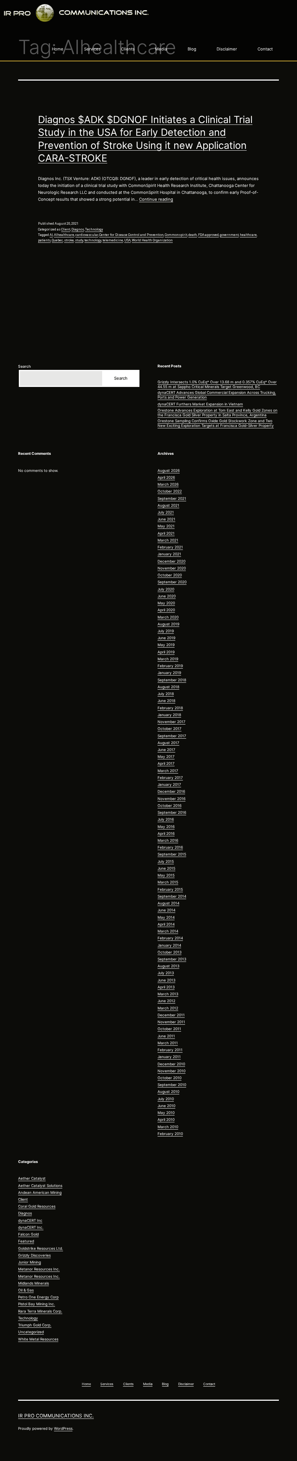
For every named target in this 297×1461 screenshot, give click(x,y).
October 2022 (170, 491)
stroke (69, 240)
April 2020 (166, 610)
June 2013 (166, 980)
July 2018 (166, 693)
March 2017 (168, 770)
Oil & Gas (26, 1290)
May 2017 (166, 756)
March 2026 (168, 484)
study (79, 240)
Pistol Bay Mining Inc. (36, 1304)
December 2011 (171, 1015)
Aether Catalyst (32, 1178)
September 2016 (172, 812)
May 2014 (166, 917)
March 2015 (168, 882)
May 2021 (166, 526)
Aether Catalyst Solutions (40, 1185)
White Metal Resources (38, 1339)
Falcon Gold (28, 1234)
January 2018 (169, 715)
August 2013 (168, 966)
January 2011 (169, 1056)
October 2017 (169, 728)
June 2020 (167, 596)
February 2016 (170, 847)
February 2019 (170, 666)
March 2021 (168, 540)
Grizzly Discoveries (34, 1255)
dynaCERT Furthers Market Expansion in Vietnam (200, 404)
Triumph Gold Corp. (34, 1325)
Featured (26, 1241)
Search (24, 366)
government (229, 235)
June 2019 (166, 638)
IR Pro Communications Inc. (56, 1416)
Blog (192, 49)
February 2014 (170, 938)
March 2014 (168, 931)
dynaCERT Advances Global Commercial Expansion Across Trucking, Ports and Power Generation (217, 394)
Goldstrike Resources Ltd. (40, 1248)
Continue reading (156, 199)
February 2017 (170, 777)
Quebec (57, 240)
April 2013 (166, 987)
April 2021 (166, 533)
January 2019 (169, 672)
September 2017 (172, 736)
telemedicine (113, 240)
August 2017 (168, 742)
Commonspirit (176, 235)
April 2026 (166, 477)
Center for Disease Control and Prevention (131, 235)
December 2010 (171, 1064)
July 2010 (166, 1099)
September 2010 (172, 1084)
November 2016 (171, 798)
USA (127, 240)
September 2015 (172, 854)
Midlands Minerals (33, 1283)
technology (92, 240)
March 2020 (168, 617)
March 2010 (168, 1127)
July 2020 (166, 589)
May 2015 (166, 875)
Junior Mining (29, 1262)
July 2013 (166, 973)
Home (57, 49)
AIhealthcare (64, 235)
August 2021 (168, 505)
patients (44, 240)
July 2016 (166, 819)
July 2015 (166, 861)
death (192, 235)
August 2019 (168, 624)
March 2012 (168, 1008)
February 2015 (170, 889)
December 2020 (171, 561)
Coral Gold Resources (36, 1206)
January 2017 (169, 784)
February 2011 (170, 1050)
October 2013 (169, 952)
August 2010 (168, 1091)
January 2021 (169, 554)
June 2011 (166, 1036)
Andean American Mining (40, 1192)
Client (65, 229)
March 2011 (168, 1043)
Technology (94, 229)
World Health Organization (152, 240)
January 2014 (169, 945)
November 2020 (172, 568)
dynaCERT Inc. (30, 1227)
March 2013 (168, 994)
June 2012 (166, 1001)
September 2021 (172, 498)
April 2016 (166, 833)
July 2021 (166, 512)
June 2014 (166, 910)
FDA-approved (208, 235)
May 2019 (166, 644)
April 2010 (166, 1119)
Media (161, 49)
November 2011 (171, 1022)
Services (92, 49)
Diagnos (77, 229)
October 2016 (169, 805)
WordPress (63, 1428)
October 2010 (169, 1078)
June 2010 (166, 1105)
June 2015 (166, 868)
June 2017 (166, 749)
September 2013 (172, 959)
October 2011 (169, 1029)
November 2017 (171, 721)
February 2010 (170, 1133)
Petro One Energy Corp (38, 1297)
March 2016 (168, 840)
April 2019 (166, 652)
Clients (128, 49)
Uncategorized (31, 1332)
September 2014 (172, 896)
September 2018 (172, 680)
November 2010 (171, 1071)
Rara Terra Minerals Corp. (40, 1311)
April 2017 (166, 763)
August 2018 (168, 687)
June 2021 (166, 519)
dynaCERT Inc (30, 1220)
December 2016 (171, 791)
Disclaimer (227, 49)
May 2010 (166, 1112)
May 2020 (166, 603)
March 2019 (168, 659)
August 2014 (168, 903)
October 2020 (170, 575)
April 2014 (166, 924)
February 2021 (170, 547)
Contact (265, 49)
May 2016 (166, 826)
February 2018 (170, 708)
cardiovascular (86, 235)
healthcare (248, 235)
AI (51, 235)
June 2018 (166, 700)
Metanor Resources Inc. (39, 1269)
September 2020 (172, 582)
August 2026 (169, 470)
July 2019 (166, 631)
